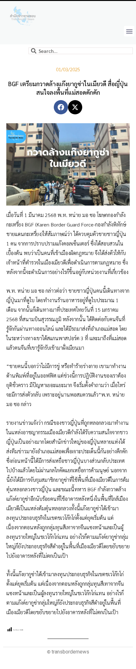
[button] (129, 31)
